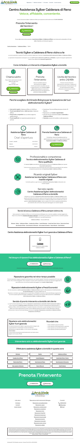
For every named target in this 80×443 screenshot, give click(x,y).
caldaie (40, 243)
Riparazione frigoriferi (40, 413)
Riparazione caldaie (40, 425)
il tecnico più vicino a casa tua (30, 215)
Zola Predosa (61, 225)
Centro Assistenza (11, 46)
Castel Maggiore (43, 223)
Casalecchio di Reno (34, 223)
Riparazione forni (40, 411)
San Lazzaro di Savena (44, 225)
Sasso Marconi (53, 225)
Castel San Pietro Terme (54, 223)
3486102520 (75, 2)
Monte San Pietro (65, 223)
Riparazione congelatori (40, 409)
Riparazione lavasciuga (40, 415)
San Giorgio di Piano (20, 225)
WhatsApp (27, 34)
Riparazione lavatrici (40, 419)
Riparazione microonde (40, 421)
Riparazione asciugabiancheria (40, 403)
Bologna (13, 223)
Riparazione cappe (40, 405)
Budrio (17, 223)
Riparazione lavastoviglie (40, 417)
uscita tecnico (57, 2)
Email (63, 407)
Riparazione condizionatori (40, 407)
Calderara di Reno (22, 46)
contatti (51, 2)
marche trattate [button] (38, 2)
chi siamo (45, 2)
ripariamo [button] (29, 2)
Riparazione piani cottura (40, 423)
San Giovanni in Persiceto (32, 225)
